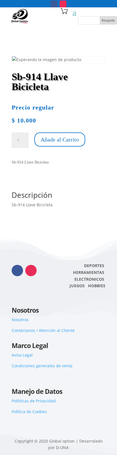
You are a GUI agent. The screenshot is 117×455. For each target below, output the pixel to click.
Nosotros (20, 319)
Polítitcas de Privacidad (34, 401)
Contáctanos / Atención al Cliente (43, 330)
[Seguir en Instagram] (63, 4)
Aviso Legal (22, 355)
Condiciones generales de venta (42, 365)
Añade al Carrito (60, 139)
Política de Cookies (29, 411)
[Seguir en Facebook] (54, 4)
